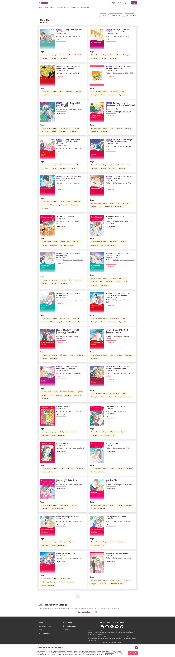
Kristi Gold (126, 521)
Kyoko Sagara (67, 36)
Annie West (126, 373)
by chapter (63, 58)
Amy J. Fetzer (127, 183)
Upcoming (85, 7)
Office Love (76, 201)
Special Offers (62, 7)
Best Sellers (49, 7)
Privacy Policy (68, 622)
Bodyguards (64, 432)
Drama (112, 55)
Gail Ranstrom (77, 36)
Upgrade (44, 58)
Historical (63, 55)
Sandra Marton (78, 373)
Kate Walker (77, 521)
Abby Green (77, 110)
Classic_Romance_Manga (49, 55)
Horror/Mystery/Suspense (118, 278)
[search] (119, 2)
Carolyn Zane (77, 485)
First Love (76, 128)
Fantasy (44, 395)
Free (70, 55)
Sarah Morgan (127, 558)
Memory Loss (114, 91)
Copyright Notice (45, 626)
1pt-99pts (78, 55)
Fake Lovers (113, 432)
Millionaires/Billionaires (67, 165)
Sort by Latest (115, 15)
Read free (61, 40)
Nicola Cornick (78, 300)
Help (40, 630)
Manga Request (45, 633)
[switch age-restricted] (113, 3)
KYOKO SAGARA (118, 221)
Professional (113, 241)
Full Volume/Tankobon (67, 245)
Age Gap (80, 392)
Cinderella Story (65, 201)
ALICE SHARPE (128, 73)
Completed (53, 58)
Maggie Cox (77, 558)
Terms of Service (69, 626)
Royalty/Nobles (65, 128)
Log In (134, 3)
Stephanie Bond (78, 448)
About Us (42, 622)
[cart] (126, 2)
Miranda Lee (127, 112)
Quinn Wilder (77, 411)
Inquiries (66, 630)
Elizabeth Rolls (78, 260)
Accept (133, 653)
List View (129, 15)
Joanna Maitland (128, 260)
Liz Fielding (126, 36)
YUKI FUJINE (67, 221)
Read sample (61, 113)
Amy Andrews (78, 183)
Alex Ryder (126, 448)
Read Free (75, 7)
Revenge (62, 542)
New (40, 7)
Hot (67, 205)
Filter (102, 15)
